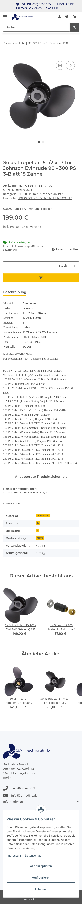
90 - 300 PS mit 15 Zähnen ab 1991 (41, 194)
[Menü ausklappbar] (5, 14)
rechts (40, 537)
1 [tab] (39, 142)
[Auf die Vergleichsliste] (60, 65)
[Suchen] (74, 27)
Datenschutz (33, 855)
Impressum (14, 855)
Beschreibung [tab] (14, 292)
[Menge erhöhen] (74, 266)
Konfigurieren (41, 877)
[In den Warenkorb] (6, 55)
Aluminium (43, 515)
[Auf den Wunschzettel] (70, 65)
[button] (59, 17)
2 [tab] (43, 142)
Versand (35, 227)
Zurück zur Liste (15, 43)
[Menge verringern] (7, 266)
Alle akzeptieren (41, 866)
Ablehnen (41, 889)
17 (38, 523)
